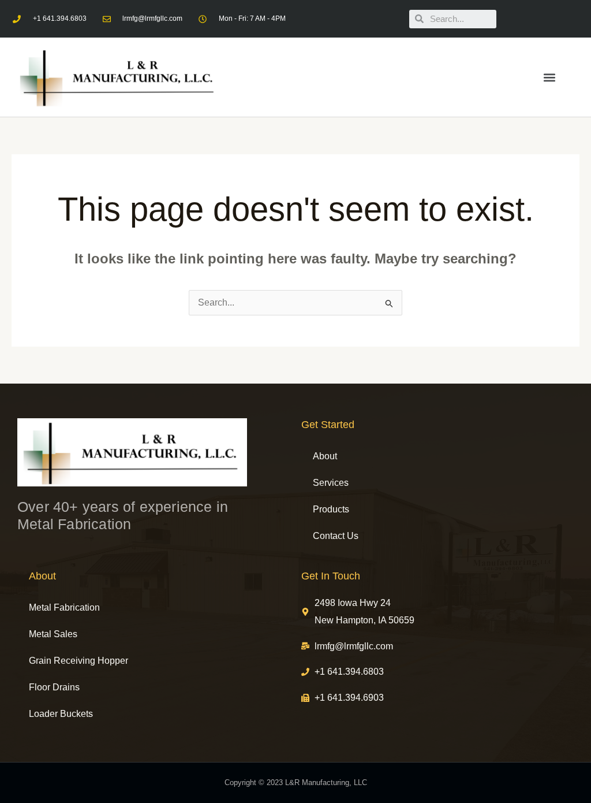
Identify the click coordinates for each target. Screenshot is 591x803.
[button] (549, 77)
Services (331, 483)
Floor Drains (54, 687)
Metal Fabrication (64, 607)
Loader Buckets (61, 714)
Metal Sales (53, 634)
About (325, 456)
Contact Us (335, 536)
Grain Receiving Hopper (78, 661)
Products (331, 509)
